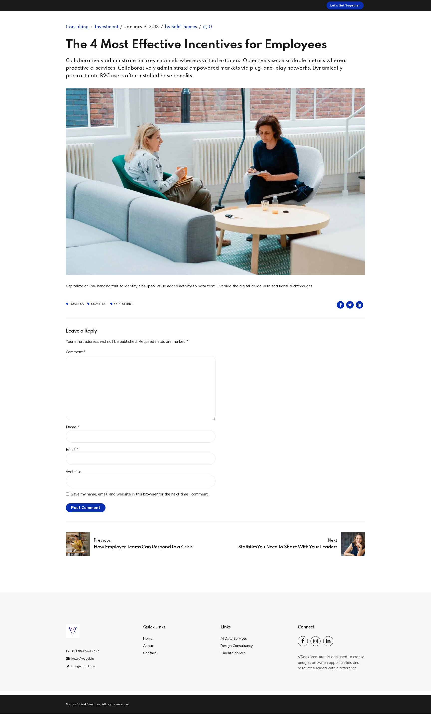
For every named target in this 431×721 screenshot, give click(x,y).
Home (271, 20)
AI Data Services (233, 638)
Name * (72, 427)
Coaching (99, 304)
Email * (72, 449)
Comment (76, 352)
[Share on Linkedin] (359, 305)
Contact (346, 20)
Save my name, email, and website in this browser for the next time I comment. (140, 494)
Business (77, 304)
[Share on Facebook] (340, 305)
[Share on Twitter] (350, 305)
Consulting (123, 304)
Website (73, 472)
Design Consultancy (236, 645)
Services (320, 20)
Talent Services (233, 652)
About (294, 20)
